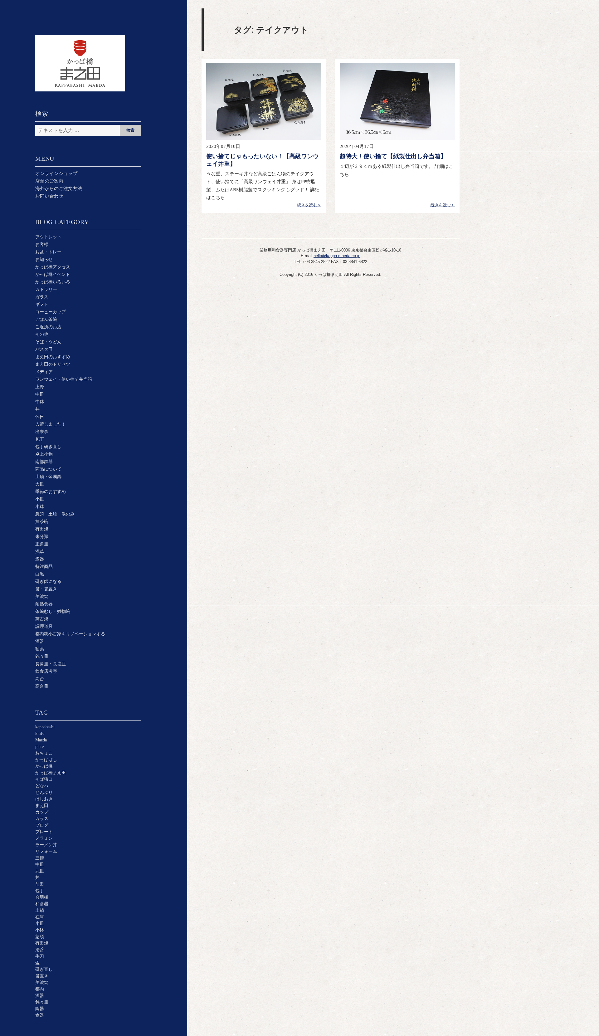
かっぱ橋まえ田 (50, 772)
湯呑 (39, 949)
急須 (39, 936)
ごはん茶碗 (46, 319)
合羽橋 (41, 897)
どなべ (41, 786)
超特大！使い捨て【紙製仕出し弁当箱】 (393, 156)
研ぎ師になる (48, 581)
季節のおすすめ (50, 491)
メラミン (44, 838)
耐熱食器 (44, 604)
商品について (48, 469)
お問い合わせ (49, 195)
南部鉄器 (44, 461)
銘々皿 (41, 656)
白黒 (39, 574)
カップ (41, 812)
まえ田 (41, 805)
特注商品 (44, 566)
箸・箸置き (46, 589)
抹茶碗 (41, 521)
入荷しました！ (50, 424)
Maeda (41, 740)
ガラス (41, 297)
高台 (39, 679)
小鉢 (39, 506)
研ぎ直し (44, 969)
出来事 (41, 431)
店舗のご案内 (49, 180)
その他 (41, 334)
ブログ (41, 825)
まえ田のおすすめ (52, 356)
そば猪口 (44, 779)
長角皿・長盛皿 (50, 664)
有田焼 (41, 529)
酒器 (39, 641)
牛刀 (39, 956)
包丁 (39, 439)
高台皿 (41, 686)
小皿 (39, 499)
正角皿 (41, 544)
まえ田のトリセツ (52, 364)
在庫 (39, 917)
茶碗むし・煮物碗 (52, 611)
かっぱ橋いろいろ (52, 282)
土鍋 (39, 910)
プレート (44, 831)
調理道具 (44, 626)
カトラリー (46, 289)
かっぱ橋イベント (52, 274)
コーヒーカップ (50, 312)
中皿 (39, 394)
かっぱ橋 (44, 766)
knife (39, 733)
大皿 (39, 484)
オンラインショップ (56, 173)
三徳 (39, 858)
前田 (39, 884)
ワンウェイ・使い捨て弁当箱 (63, 379)
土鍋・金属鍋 (48, 476)
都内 (39, 989)
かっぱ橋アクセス (52, 267)
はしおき (44, 799)
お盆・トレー (48, 252)
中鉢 (39, 401)
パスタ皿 (44, 349)
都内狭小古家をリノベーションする (70, 634)
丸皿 (39, 871)
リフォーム (46, 851)
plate (39, 746)
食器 (39, 1015)
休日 (39, 416)
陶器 (39, 1008)
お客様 (41, 244)
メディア (44, 371)
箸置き (41, 976)
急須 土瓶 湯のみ (55, 514)
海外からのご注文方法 (58, 188)
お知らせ (44, 259)
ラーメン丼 (46, 845)
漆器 (39, 559)
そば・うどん (48, 342)
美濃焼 (41, 596)
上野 (39, 386)
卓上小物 (44, 454)
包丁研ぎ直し (48, 446)
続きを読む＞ (309, 205)
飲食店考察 (46, 671)
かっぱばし (46, 759)
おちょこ (44, 753)
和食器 (41, 904)
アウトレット (48, 237)
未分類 (41, 536)
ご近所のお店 (48, 327)
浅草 (39, 551)
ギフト (41, 304)
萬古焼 (41, 619)
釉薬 (39, 649)
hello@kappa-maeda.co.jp (337, 255)
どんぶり (44, 792)
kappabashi (45, 727)
